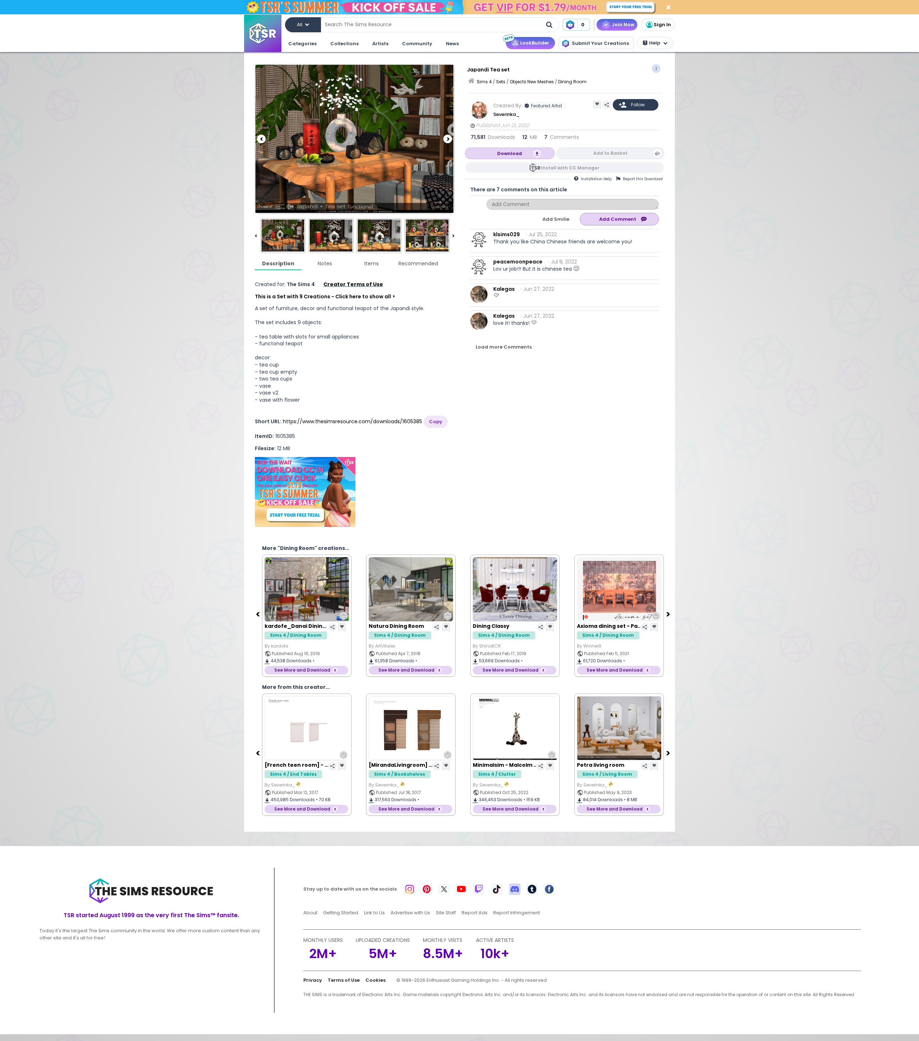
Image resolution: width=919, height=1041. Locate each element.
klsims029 (506, 234)
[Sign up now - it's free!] (305, 492)
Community (417, 43)
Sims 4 (484, 82)
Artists (380, 43)
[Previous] (261, 139)
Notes (325, 263)
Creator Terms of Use (353, 284)
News (452, 43)
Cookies (375, 980)
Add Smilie (555, 219)
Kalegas (504, 289)
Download (509, 153)
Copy (435, 421)
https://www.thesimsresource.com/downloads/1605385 (352, 421)
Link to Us (374, 912)
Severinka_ (507, 114)
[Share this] (606, 105)
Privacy (312, 980)
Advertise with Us (410, 912)
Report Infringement (516, 912)
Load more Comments (504, 347)
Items (371, 263)
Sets (500, 82)
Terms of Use (344, 980)
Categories (302, 43)
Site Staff (446, 912)
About (310, 912)
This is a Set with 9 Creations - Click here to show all (323, 296)
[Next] (447, 139)
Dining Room (572, 82)
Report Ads (475, 912)
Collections (344, 43)
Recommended (418, 263)
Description (278, 263)
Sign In (662, 24)
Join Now (623, 24)
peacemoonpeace (517, 261)
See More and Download (302, 670)
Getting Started (340, 912)
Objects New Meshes (532, 82)
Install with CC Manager (570, 168)
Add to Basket (610, 153)
